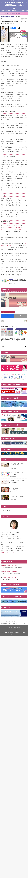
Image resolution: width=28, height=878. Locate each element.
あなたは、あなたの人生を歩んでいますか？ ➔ (14, 13)
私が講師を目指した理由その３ (10, 577)
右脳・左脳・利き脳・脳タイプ (7, 16)
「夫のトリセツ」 (12, 245)
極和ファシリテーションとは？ (18, 10)
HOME (3, 621)
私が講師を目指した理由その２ (10, 571)
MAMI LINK (8, 10)
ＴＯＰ (2, 10)
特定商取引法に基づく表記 (14, 627)
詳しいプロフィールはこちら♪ (8, 552)
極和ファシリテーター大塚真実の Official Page (14, 5)
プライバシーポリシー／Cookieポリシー (14, 629)
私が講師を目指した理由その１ (10, 565)
